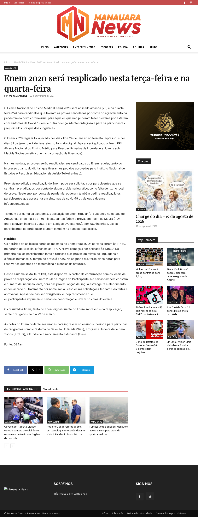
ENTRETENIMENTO (84, 47)
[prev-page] (6, 446)
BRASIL (140, 302)
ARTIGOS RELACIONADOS (22, 389)
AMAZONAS (61, 47)
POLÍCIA (123, 47)
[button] (189, 47)
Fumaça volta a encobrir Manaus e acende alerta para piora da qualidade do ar (109, 430)
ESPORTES (107, 47)
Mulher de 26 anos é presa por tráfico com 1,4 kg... (148, 273)
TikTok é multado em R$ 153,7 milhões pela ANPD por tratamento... (149, 311)
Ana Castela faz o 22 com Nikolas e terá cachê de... (178, 311)
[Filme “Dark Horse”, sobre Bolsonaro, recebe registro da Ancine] (180, 257)
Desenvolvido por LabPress (171, 513)
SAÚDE (153, 47)
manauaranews (18, 95)
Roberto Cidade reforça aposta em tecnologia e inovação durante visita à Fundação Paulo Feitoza (66, 430)
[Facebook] (184, 2)
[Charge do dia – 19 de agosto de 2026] (165, 190)
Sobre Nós (19, 2)
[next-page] (12, 446)
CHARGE (141, 209)
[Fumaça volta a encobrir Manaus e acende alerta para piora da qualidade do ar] (109, 410)
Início (7, 2)
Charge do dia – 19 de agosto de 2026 (164, 218)
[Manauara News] (99, 24)
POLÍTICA (138, 47)
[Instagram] (191, 2)
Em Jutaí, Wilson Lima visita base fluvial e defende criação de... (179, 345)
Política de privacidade (39, 2)
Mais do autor (51, 389)
